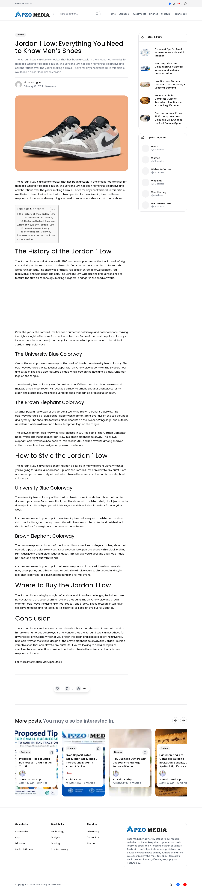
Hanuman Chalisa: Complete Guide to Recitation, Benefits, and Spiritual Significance (168, 100)
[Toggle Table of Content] (51, 209)
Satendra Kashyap (30, 779)
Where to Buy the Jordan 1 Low (37, 235)
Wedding (156, 180)
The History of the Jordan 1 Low (37, 214)
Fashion (20, 34)
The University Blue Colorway (38, 217)
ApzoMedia (55, 662)
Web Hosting (158, 192)
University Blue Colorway (36, 228)
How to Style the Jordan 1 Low (36, 224)
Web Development (162, 203)
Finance (71, 748)
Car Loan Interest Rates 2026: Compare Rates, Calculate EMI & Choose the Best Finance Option (168, 118)
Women (155, 158)
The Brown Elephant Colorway (39, 221)
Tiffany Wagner (33, 82)
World (154, 146)
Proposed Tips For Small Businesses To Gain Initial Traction (169, 52)
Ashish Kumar (74, 779)
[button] (185, 3)
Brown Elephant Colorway (37, 231)
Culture (164, 748)
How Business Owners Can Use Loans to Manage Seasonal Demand (170, 84)
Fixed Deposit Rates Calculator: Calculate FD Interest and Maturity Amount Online (169, 68)
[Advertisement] (71, 304)
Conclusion (26, 239)
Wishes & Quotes (161, 169)
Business (25, 752)
